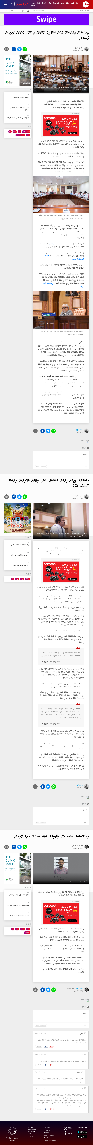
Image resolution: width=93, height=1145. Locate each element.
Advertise (46, 1132)
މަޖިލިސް (14, 131)
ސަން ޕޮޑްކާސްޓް (33, 4)
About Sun (46, 1138)
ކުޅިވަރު (67, 3)
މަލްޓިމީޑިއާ (44, 3)
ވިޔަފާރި (62, 3)
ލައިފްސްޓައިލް (56, 3)
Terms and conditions (49, 1135)
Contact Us (47, 1127)
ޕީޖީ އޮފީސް (27, 579)
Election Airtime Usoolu (50, 1140)
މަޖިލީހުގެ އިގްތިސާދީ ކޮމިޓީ (20, 135)
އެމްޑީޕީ (19, 131)
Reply (38, 1046)
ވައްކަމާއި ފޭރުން (27, 932)
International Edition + (39, 10)
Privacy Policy (47, 1130)
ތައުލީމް (38, 3)
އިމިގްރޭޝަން (22, 929)
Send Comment (41, 466)
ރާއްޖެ (77, 3)
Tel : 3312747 (31, 1136)
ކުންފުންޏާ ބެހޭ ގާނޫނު (26, 131)
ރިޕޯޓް (49, 3)
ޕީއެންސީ (28, 135)
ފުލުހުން (17, 929)
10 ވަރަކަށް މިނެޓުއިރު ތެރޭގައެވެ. (58, 244)
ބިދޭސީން (28, 929)
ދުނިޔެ (72, 3)
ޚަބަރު (10, 131)
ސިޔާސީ (17, 579)
